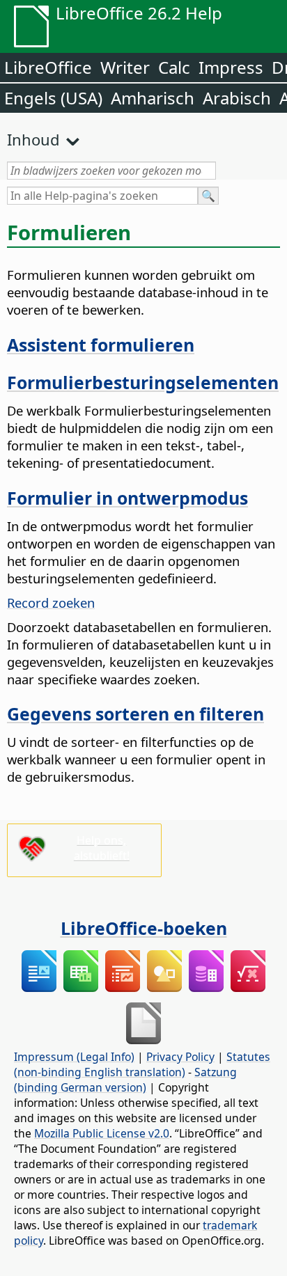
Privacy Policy (180, 1056)
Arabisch (237, 97)
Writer (125, 67)
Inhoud (33, 139)
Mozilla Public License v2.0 (101, 1133)
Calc (174, 67)
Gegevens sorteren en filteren (135, 713)
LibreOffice (48, 67)
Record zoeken (51, 602)
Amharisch (152, 97)
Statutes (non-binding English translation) (142, 1064)
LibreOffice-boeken (144, 928)
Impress (231, 67)
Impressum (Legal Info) (74, 1056)
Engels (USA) (53, 97)
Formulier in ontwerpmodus (127, 498)
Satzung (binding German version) (125, 1079)
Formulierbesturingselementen (143, 382)
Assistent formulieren (100, 344)
